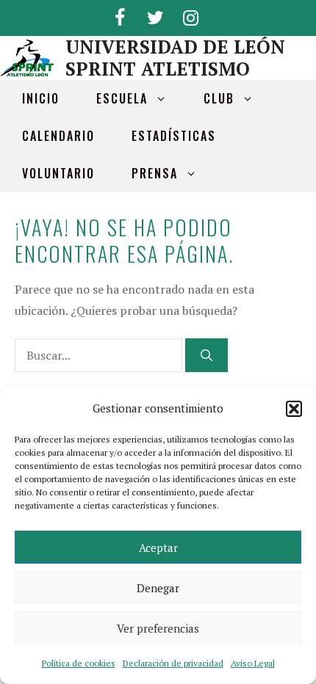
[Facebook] (119, 15)
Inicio (41, 98)
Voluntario (58, 173)
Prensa (155, 173)
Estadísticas (174, 136)
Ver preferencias (158, 628)
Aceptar (158, 547)
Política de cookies (78, 663)
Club (219, 98)
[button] (294, 408)
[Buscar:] (100, 355)
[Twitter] (155, 15)
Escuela (122, 98)
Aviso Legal (253, 663)
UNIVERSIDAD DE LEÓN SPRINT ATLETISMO (175, 57)
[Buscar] (206, 355)
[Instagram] (190, 15)
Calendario (58, 136)
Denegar (158, 588)
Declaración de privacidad (173, 663)
